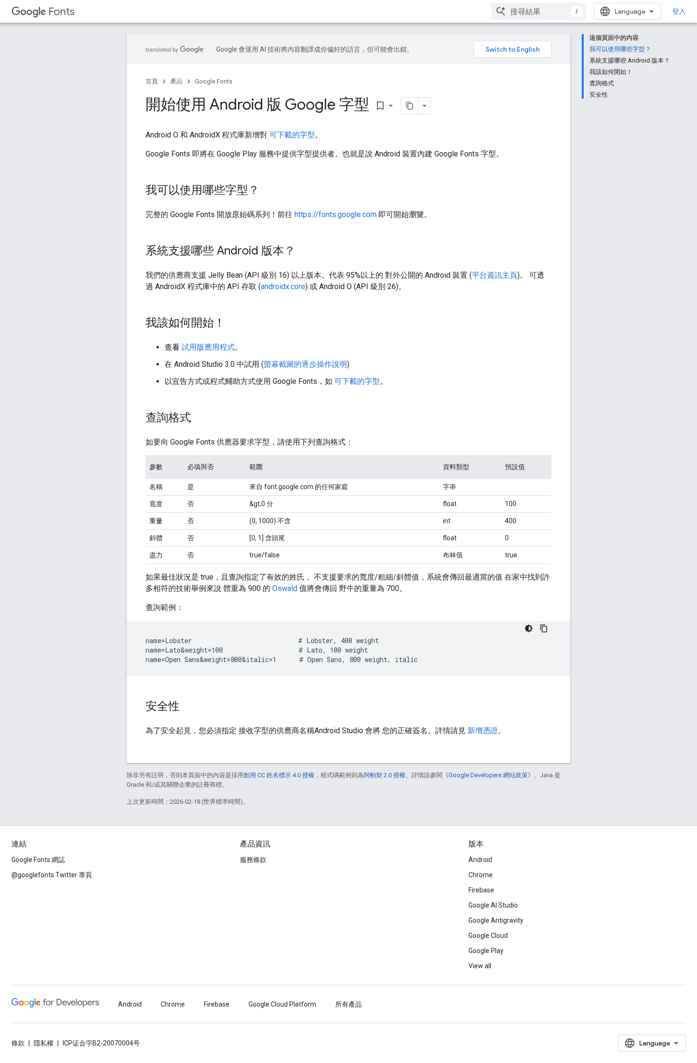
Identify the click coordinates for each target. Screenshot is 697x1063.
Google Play (486, 950)
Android (480, 859)
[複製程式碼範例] (543, 628)
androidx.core (283, 286)
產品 (176, 81)
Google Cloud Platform (282, 1004)
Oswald (284, 588)
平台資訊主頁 (494, 275)
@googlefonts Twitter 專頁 (51, 875)
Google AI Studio (493, 905)
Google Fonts (213, 81)
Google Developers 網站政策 (488, 775)
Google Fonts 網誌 (38, 859)
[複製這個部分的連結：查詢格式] (200, 418)
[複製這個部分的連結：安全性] (189, 707)
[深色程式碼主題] (528, 628)
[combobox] (538, 11)
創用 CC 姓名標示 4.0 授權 (279, 775)
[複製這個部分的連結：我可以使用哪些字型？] (268, 191)
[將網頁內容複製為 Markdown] (409, 106)
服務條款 (253, 859)
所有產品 (348, 1004)
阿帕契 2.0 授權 (384, 775)
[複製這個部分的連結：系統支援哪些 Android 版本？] (304, 251)
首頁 (152, 81)
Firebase (481, 890)
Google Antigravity (495, 920)
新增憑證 (483, 730)
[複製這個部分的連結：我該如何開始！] (234, 323)
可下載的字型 (292, 134)
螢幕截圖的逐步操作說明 (305, 364)
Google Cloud (488, 935)
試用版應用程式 (208, 347)
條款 (18, 1043)
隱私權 (44, 1043)
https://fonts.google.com (335, 214)
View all (479, 966)
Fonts (61, 11)
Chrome (480, 875)
